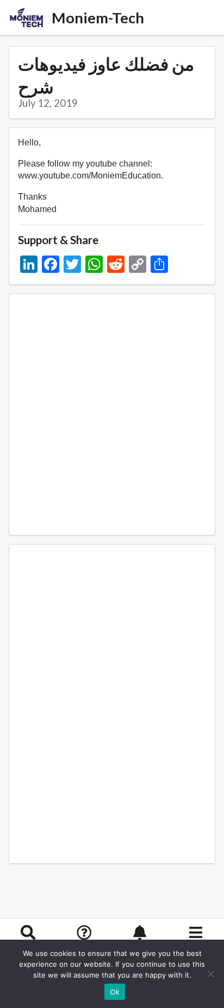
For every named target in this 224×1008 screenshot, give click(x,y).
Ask (84, 948)
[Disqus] (112, 702)
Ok (115, 992)
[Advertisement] (112, 414)
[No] (210, 973)
